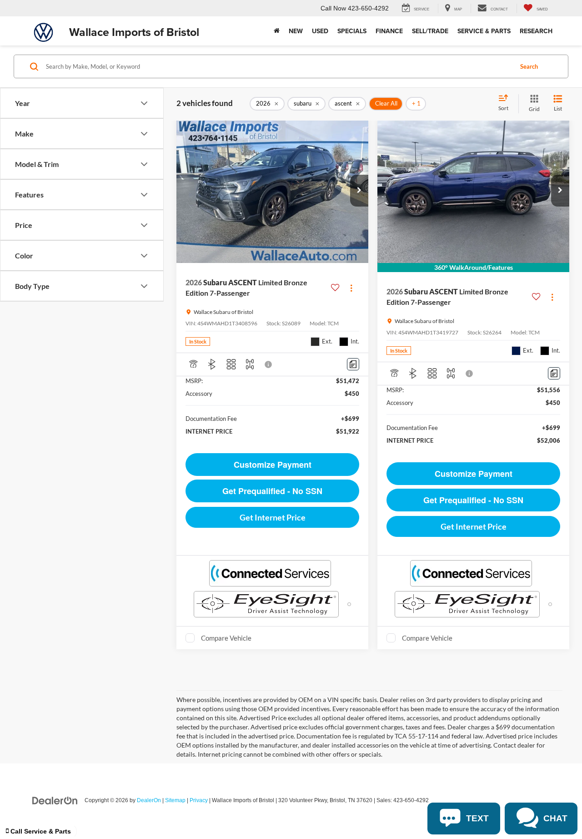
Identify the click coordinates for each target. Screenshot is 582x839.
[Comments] (353, 364)
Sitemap (175, 800)
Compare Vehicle (226, 638)
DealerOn (149, 800)
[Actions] (351, 288)
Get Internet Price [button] (273, 517)
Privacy (199, 800)
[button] (359, 191)
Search (529, 66)
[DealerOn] (55, 800)
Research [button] (536, 30)
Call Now (333, 8)
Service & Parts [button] (484, 30)
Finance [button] (389, 30)
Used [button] (320, 30)
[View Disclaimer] (268, 364)
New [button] (296, 30)
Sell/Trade (430, 30)
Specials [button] (351, 30)
